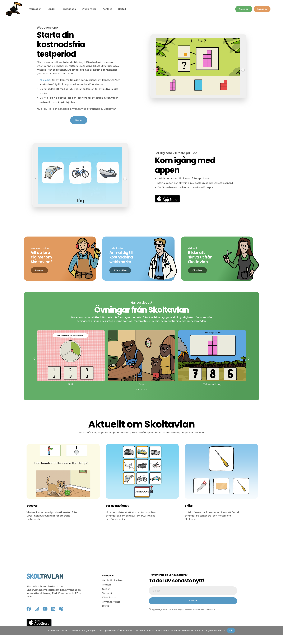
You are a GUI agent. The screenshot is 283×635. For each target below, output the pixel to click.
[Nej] (279, 630)
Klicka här (45, 80)
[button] (34, 359)
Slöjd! (188, 506)
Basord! (32, 506)
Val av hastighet (117, 506)
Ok (230, 630)
